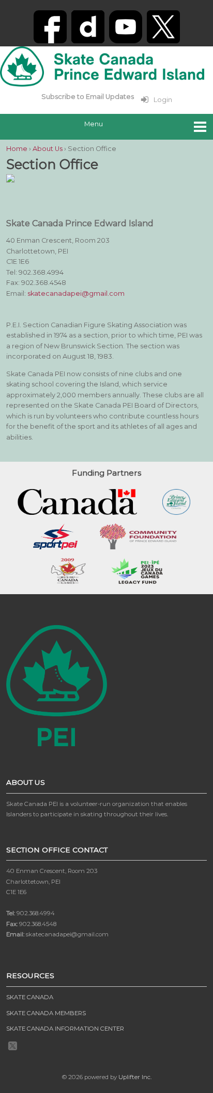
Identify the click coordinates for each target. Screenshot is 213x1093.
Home (16, 149)
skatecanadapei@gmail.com (76, 293)
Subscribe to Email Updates (87, 96)
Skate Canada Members (46, 1013)
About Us (48, 149)
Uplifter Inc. (134, 1077)
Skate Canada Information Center (65, 1028)
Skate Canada (29, 997)
